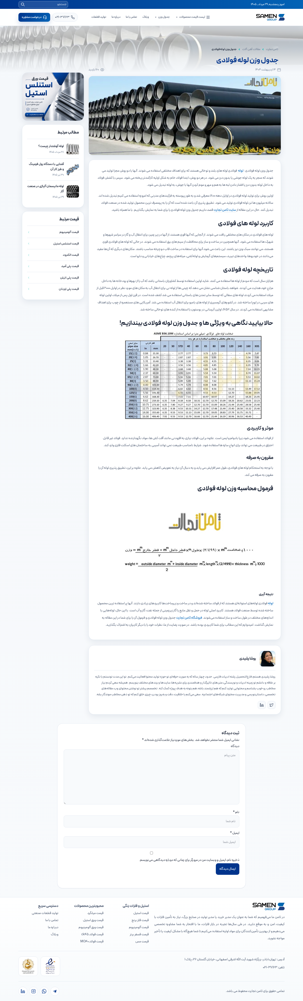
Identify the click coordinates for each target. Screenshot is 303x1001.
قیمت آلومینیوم (139, 927)
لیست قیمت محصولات (192, 17)
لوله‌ (270, 603)
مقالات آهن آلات (251, 49)
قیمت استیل (141, 913)
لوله (240, 170)
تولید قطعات (98, 17)
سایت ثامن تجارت (225, 210)
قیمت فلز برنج (140, 920)
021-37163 (270, 967)
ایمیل (235, 833)
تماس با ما (131, 17)
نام (237, 812)
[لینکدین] (22, 991)
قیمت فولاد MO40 (92, 941)
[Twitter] (271, 705)
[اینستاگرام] (33, 991)
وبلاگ (145, 17)
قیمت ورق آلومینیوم (91, 927)
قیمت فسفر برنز (139, 934)
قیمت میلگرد (95, 913)
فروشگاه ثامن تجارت (189, 617)
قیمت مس (142, 941)
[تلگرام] (54, 991)
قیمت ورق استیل (93, 920)
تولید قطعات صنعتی (45, 913)
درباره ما (116, 17)
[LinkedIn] (262, 705)
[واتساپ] (44, 991)
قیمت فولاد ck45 (92, 934)
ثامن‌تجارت (272, 49)
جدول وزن (164, 17)
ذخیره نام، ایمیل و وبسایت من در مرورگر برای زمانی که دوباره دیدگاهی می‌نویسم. (189, 860)
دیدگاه (235, 746)
